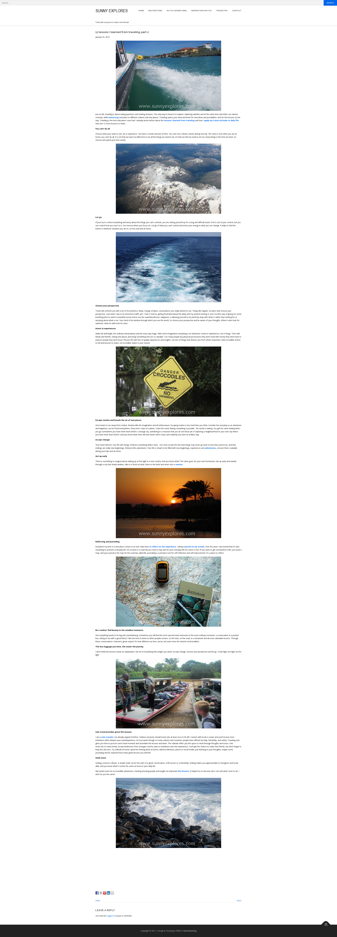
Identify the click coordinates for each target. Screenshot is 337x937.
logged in (111, 916)
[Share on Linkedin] (108, 893)
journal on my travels (194, 546)
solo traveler (107, 737)
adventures (210, 448)
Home (141, 11)
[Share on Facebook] (97, 893)
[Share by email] (112, 893)
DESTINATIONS (155, 11)
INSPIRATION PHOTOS (201, 11)
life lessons (183, 771)
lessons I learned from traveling (179, 120)
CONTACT (237, 11)
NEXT (239, 900)
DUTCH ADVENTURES (177, 11)
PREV (97, 900)
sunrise (179, 464)
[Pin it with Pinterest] (104, 893)
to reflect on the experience (162, 546)
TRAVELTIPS (222, 11)
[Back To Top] (326, 924)
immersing (113, 117)
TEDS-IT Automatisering (186, 931)
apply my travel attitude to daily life (221, 120)
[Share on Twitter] (100, 893)
